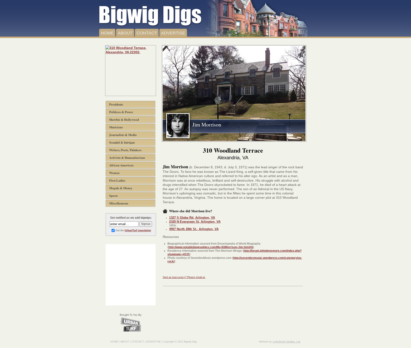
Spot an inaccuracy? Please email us (184, 277)
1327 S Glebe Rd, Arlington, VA (192, 217)
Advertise (173, 33)
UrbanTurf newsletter (138, 230)
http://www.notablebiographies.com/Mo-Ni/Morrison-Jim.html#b (210, 247)
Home (107, 33)
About (125, 33)
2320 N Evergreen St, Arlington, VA (194, 221)
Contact (147, 33)
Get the (133, 230)
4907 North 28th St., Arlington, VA (194, 229)
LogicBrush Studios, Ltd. (287, 341)
